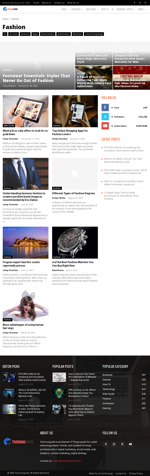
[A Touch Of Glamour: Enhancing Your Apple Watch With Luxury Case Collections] (93, 78)
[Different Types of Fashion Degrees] (75, 174)
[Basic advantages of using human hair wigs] (25, 305)
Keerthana (58, 270)
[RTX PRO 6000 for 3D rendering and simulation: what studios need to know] (9, 377)
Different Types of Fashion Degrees (73, 193)
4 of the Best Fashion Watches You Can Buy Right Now (72, 264)
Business (77, 34)
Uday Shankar (10, 138)
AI (5, 34)
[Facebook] (134, 3)
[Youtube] (130, 444)
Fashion (7, 70)
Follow (143, 116)
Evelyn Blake (58, 197)
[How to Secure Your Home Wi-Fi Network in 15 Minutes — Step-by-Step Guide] (59, 377)
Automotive (63, 34)
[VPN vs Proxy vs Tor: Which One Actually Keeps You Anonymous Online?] (59, 393)
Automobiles (48, 34)
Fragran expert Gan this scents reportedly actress (21, 264)
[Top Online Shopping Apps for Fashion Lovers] (75, 111)
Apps (35, 34)
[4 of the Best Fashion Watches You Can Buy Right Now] (75, 243)
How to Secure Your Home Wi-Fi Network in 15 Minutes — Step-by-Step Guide (82, 377)
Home (6, 19)
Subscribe (141, 125)
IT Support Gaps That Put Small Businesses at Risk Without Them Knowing (121, 195)
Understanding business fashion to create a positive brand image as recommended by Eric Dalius (24, 196)
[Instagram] (140, 3)
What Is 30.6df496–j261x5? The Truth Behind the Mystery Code (32, 393)
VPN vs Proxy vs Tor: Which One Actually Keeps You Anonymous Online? (82, 393)
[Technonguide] (12, 9)
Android (25, 34)
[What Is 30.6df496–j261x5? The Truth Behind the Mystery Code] (9, 393)
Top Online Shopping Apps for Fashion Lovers (70, 132)
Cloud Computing (93, 34)
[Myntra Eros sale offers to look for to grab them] (25, 111)
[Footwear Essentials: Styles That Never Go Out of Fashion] (37, 66)
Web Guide (9, 125)
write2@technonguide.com (66, 461)
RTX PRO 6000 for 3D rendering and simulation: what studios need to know (32, 377)
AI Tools (13, 34)
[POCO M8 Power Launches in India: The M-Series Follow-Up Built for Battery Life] (9, 409)
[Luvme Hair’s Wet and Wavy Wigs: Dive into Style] (93, 53)
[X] (145, 3)
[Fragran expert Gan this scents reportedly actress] (25, 243)
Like (145, 107)
